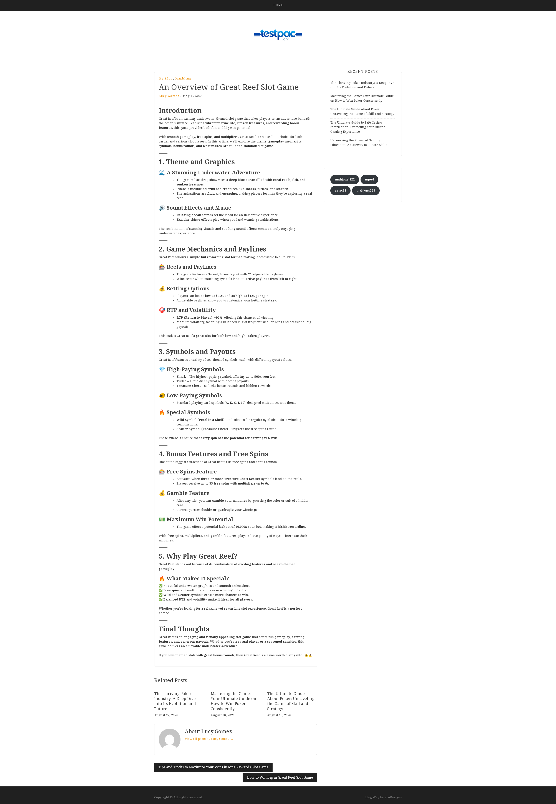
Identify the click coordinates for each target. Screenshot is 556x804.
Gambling (183, 78)
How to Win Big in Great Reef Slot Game (280, 777)
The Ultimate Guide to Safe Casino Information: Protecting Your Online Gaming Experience (357, 127)
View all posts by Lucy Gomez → (209, 739)
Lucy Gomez (169, 96)
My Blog (166, 78)
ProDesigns (393, 797)
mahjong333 (366, 190)
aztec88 (340, 190)
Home (278, 5)
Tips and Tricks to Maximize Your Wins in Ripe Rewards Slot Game (213, 767)
